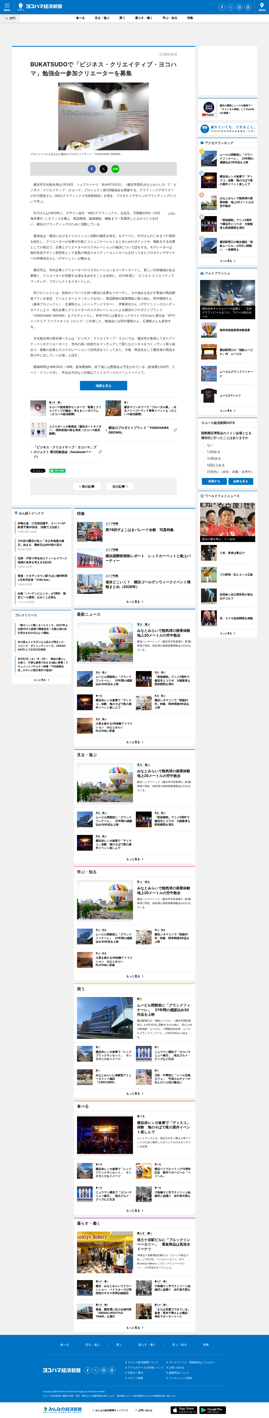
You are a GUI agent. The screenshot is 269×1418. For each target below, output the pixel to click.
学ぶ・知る (170, 18)
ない (210, 445)
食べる (80, 18)
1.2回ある (213, 451)
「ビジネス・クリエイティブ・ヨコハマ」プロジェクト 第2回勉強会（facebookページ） (64, 452)
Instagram (239, 7)
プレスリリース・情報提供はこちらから (192, 1362)
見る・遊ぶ (102, 18)
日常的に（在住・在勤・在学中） (230, 471)
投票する (214, 481)
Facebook (222, 7)
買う (122, 18)
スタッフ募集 (135, 1377)
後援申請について (179, 1372)
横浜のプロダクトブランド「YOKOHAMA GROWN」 (139, 430)
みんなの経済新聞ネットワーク (62, 1410)
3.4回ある (214, 458)
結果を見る (240, 481)
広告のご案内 (135, 1372)
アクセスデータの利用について (146, 1367)
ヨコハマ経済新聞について (143, 1362)
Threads (248, 7)
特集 (190, 18)
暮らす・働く (144, 18)
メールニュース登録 (180, 1377)
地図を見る (103, 386)
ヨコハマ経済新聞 (39, 7)
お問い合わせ (176, 1367)
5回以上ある (216, 465)
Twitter (230, 7)
